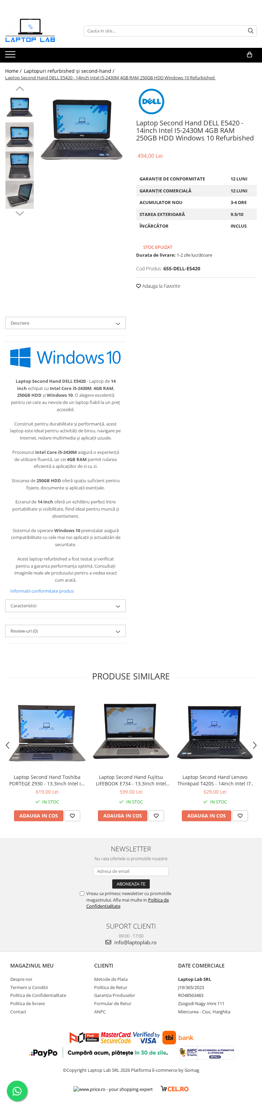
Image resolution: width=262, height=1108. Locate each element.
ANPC (100, 1012)
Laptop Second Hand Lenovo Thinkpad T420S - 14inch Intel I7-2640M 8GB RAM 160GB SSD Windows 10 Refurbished (214, 780)
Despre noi (21, 979)
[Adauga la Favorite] (72, 815)
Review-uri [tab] (24, 631)
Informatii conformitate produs (42, 591)
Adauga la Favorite (160, 286)
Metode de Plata (111, 979)
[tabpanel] (82, 130)
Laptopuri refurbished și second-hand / (70, 71)
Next (19, 212)
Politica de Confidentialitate (38, 995)
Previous (19, 89)
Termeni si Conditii (29, 987)
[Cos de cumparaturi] (249, 55)
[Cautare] (251, 31)
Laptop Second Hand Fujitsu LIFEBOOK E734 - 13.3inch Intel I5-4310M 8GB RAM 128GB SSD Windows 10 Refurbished (131, 780)
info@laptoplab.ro (135, 942)
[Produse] (11, 56)
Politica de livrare (27, 1003)
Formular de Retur (112, 1003)
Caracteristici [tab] (24, 606)
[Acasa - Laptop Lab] (39, 31)
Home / (14, 71)
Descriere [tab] (20, 323)
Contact (18, 1012)
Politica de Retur (110, 987)
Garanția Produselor (114, 995)
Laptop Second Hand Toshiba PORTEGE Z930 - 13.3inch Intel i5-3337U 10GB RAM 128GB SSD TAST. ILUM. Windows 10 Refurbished (47, 780)
